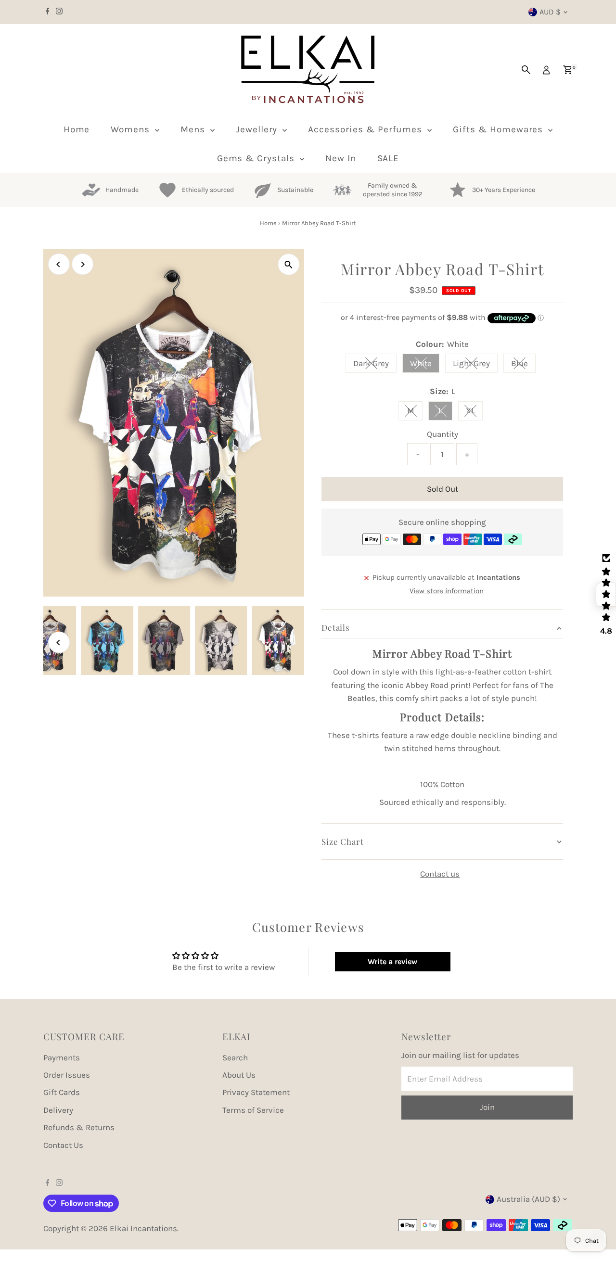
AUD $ (550, 11)
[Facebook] (47, 12)
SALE (388, 158)
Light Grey (475, 365)
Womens (132, 129)
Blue (523, 365)
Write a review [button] (392, 961)
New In (340, 158)
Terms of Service (253, 1110)
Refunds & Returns (79, 1127)
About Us (239, 1075)
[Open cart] (568, 69)
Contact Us (63, 1145)
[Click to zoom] (288, 264)
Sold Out (442, 489)
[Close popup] (595, 993)
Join (510, 1167)
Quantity (442, 434)
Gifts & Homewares (499, 129)
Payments (61, 1057)
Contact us (440, 874)
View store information (447, 591)
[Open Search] (526, 69)
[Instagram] (59, 12)
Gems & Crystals (257, 158)
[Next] (82, 264)
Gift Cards (61, 1092)
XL (474, 412)
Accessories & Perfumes (366, 129)
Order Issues (66, 1075)
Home (77, 129)
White (424, 365)
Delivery (58, 1110)
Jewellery (258, 129)
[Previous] (59, 264)
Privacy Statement (256, 1092)
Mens (194, 129)
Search (235, 1057)
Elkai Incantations (143, 1228)
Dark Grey (375, 365)
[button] (606, 595)
